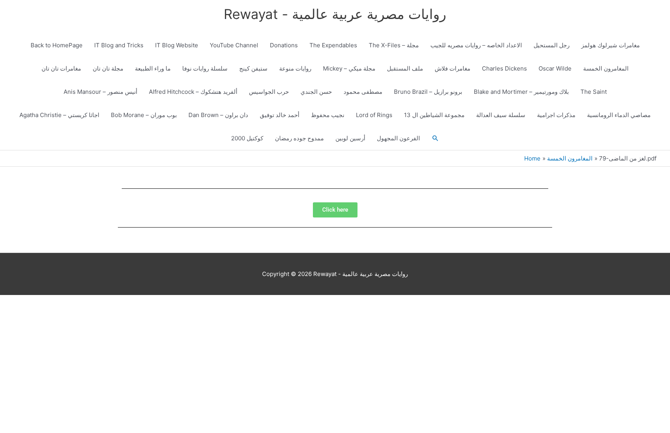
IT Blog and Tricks (118, 45)
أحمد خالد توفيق (279, 115)
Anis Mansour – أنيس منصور (100, 91)
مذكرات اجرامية (556, 115)
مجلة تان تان (108, 68)
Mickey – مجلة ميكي (349, 68)
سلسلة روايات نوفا (205, 68)
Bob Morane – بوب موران (144, 115)
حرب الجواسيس (269, 91)
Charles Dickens (504, 68)
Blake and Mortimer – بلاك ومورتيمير (521, 91)
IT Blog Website (176, 45)
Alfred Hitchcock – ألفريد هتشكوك (193, 91)
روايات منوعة (295, 68)
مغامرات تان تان (61, 68)
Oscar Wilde (555, 68)
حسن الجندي (316, 91)
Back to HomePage (57, 45)
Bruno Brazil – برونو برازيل (428, 91)
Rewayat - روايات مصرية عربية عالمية (335, 14)
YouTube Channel (234, 45)
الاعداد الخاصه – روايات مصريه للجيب (476, 45)
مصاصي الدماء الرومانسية (619, 115)
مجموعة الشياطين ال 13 (434, 115)
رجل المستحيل (552, 45)
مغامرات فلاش (452, 68)
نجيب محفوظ (327, 115)
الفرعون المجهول (398, 138)
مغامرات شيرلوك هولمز (610, 45)
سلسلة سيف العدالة (500, 115)
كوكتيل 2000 (247, 138)
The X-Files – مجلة (394, 45)
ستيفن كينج (253, 68)
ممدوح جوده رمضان (299, 138)
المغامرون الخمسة (606, 68)
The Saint (593, 91)
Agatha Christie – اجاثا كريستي (59, 115)
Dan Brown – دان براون (218, 115)
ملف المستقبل (405, 68)
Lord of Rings (374, 115)
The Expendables (333, 45)
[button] (435, 138)
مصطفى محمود (363, 91)
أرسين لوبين (350, 138)
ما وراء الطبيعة (153, 68)
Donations (284, 45)
